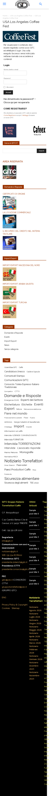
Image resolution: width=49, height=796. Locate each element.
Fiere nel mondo (15, 413)
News (6, 345)
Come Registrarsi (9, 115)
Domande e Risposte (13, 333)
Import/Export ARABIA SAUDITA (18, 284)
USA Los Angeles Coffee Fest (21, 16)
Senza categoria (11, 349)
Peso (34, 470)
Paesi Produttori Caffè (17, 469)
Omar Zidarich (9, 465)
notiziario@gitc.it (10, 551)
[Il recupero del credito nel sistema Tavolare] (24, 243)
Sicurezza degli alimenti (16, 482)
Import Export (10, 341)
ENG (4, 597)
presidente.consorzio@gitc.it (15, 569)
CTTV (17, 391)
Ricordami (9, 87)
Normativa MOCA (11, 457)
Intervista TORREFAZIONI (22, 443)
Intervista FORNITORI (13, 439)
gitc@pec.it (7, 580)
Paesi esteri (22, 465)
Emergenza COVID (11, 400)
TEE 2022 (34, 483)
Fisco (26, 418)
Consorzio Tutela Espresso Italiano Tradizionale (21, 385)
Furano (32, 418)
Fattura (19, 409)
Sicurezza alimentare (21, 478)
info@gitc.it (7, 541)
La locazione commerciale (17, 212)
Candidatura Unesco (14, 371)
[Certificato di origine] (24, 203)
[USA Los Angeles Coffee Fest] (20, 41)
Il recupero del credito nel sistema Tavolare (21, 232)
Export (9, 408)
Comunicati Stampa (14, 375)
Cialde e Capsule (33, 372)
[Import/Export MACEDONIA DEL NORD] (24, 274)
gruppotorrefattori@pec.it (14, 587)
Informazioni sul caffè (13, 431)
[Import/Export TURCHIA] (24, 312)
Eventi (7, 337)
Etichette (27, 404)
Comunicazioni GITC (16, 380)
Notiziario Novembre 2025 (34, 675)
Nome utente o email (11, 69)
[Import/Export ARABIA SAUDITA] (24, 293)
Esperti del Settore (32, 399)
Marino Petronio (11, 452)
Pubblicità (8, 474)
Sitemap (16, 608)
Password (7, 78)
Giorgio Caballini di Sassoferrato (27, 422)
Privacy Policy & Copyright (14, 604)
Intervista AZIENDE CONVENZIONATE (20, 435)
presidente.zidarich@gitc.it (14, 562)
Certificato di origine (14, 194)
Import (19, 426)
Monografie (26, 452)
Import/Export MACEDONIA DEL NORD (21, 265)
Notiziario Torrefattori (23, 460)
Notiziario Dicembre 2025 (33, 665)
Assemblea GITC (10, 367)
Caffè (21, 367)
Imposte (29, 427)
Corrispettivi (8, 391)
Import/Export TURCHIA (15, 302)
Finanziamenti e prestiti (13, 418)
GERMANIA (8, 422)
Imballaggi (8, 427)
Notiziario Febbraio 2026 (33, 649)
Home (5, 16)
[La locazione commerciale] (24, 222)
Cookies (6, 608)
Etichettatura (12, 404)
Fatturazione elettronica (32, 409)
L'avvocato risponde (28, 448)
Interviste (9, 448)
